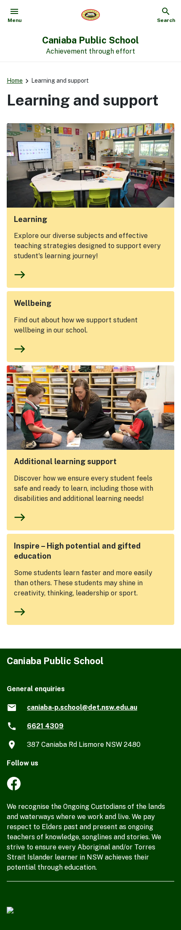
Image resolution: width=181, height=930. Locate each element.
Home (15, 80)
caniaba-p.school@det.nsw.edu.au (82, 707)
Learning (30, 219)
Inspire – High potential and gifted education (77, 550)
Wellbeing (32, 303)
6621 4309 (45, 726)
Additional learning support (65, 461)
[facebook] (14, 788)
